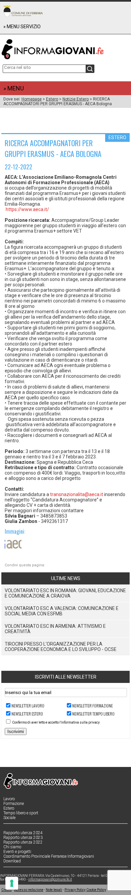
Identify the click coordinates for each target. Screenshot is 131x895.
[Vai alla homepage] (65, 47)
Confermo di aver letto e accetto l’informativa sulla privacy (56, 722)
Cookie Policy (96, 890)
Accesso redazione (28, 890)
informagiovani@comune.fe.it (50, 879)
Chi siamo (12, 847)
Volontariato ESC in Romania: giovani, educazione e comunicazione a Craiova (65, 593)
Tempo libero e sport (20, 813)
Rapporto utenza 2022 (23, 842)
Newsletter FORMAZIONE (92, 705)
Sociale (9, 817)
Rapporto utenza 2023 (23, 837)
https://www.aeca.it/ (27, 209)
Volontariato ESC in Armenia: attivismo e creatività (55, 628)
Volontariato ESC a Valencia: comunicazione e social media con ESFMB (62, 611)
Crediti (6, 890)
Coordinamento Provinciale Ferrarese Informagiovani (48, 856)
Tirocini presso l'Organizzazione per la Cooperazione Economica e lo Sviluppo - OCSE (61, 646)
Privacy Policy (75, 890)
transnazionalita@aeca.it (76, 494)
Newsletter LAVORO (27, 705)
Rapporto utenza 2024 (23, 832)
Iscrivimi (15, 731)
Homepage (31, 99)
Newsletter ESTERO (27, 714)
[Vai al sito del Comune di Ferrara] (23, 11)
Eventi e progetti (17, 851)
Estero (52, 99)
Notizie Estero (75, 99)
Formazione (13, 803)
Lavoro (9, 799)
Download (12, 861)
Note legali (54, 890)
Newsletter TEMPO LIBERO (93, 714)
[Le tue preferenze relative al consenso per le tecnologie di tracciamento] (11, 883)
